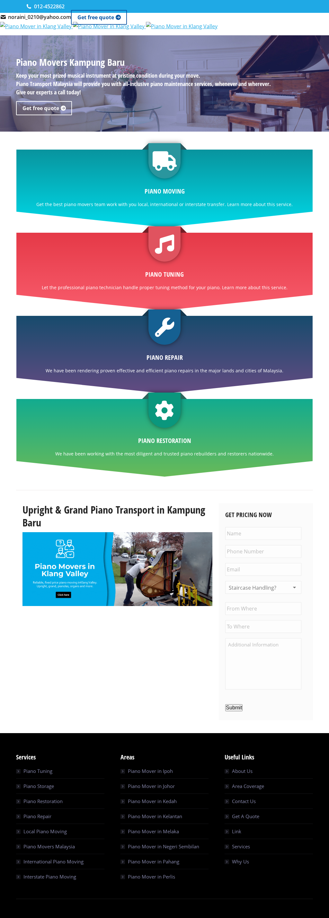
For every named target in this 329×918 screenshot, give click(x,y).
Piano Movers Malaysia (49, 846)
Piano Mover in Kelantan (155, 816)
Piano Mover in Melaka (153, 831)
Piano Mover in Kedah (152, 801)
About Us (242, 771)
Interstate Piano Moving (49, 876)
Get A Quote (245, 816)
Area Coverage (248, 786)
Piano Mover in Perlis (151, 876)
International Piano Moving (53, 861)
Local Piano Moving (45, 831)
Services (241, 846)
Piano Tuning (37, 771)
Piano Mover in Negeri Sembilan (163, 846)
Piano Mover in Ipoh (150, 771)
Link (236, 831)
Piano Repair (37, 816)
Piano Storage (38, 786)
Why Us (240, 861)
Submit (234, 707)
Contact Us (244, 801)
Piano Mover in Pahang (153, 861)
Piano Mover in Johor (151, 786)
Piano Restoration (43, 801)
